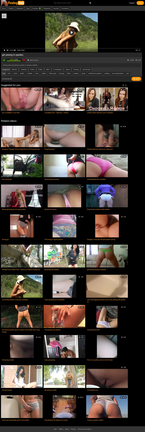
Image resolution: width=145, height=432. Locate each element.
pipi (127, 73)
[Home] (13, 3)
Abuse (67, 429)
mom (37, 73)
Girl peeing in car (92, 390)
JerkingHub (65, 8)
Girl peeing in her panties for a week (56, 420)
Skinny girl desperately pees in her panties (15, 420)
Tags (27, 8)
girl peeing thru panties (52, 269)
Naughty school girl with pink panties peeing (101, 239)
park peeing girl (7, 179)
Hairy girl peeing (50, 360)
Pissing (76, 69)
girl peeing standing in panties (96, 269)
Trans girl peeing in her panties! (55, 300)
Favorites (36, 8)
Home (4, 8)
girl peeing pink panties (52, 179)
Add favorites (34, 60)
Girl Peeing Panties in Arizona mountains (15, 300)
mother (43, 73)
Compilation (57, 69)
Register (132, 3)
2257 (55, 429)
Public (40, 69)
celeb (15, 73)
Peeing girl (5, 239)
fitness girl (52, 73)
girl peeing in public (51, 390)
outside (29, 73)
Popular (11, 8)
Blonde (14, 69)
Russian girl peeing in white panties (98, 209)
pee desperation (118, 73)
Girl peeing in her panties (52, 330)
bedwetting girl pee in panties (96, 179)
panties (76, 73)
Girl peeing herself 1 (93, 330)
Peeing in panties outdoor (95, 420)
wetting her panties (95, 73)
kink (9, 73)
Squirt (68, 69)
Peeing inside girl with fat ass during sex (100, 149)
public (22, 73)
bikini (69, 73)
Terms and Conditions (84, 429)
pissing (61, 73)
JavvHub (56, 8)
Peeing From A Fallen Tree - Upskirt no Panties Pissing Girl (21, 269)
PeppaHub (47, 8)
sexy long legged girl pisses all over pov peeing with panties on (106, 301)
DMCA (61, 429)
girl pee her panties (51, 209)
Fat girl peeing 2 (50, 149)
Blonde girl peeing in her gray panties (14, 209)
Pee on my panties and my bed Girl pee (100, 360)
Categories (19, 8)
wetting (106, 73)
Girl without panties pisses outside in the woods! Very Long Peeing (21, 331)
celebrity (24, 69)
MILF (48, 69)
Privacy (73, 429)
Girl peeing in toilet (8, 360)
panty (83, 73)
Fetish (32, 69)
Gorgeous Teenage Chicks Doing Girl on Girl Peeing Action (21, 149)
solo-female (86, 69)
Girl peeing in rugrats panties (54, 239)
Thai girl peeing (7, 390)
